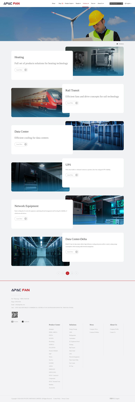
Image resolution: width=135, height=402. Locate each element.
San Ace (51, 360)
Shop (60, 3)
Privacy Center (65, 398)
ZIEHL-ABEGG (53, 332)
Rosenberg (51, 341)
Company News (94, 329)
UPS (70, 354)
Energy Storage (73, 329)
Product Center (68, 3)
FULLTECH (52, 347)
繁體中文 (112, 398)
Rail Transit (72, 347)
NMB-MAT (52, 369)
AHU (70, 332)
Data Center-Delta (73, 360)
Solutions (85, 3)
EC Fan (71, 366)
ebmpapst (51, 329)
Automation (72, 338)
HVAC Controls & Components (53, 377)
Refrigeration (72, 335)
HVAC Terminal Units (54, 381)
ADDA (51, 366)
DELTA (51, 335)
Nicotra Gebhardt (53, 351)
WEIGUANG (52, 372)
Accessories (52, 388)
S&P (50, 354)
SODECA (51, 344)
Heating (71, 344)
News (92, 3)
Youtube (16, 321)
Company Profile (114, 329)
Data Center (72, 351)
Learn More (19, 70)
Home (53, 3)
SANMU (51, 363)
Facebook (26, 321)
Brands (77, 3)
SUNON (51, 338)
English (128, 3)
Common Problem (94, 332)
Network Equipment (74, 357)
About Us (100, 3)
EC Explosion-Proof (74, 341)
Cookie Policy (56, 398)
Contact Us (113, 332)
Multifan (51, 384)
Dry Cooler (72, 363)
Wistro (50, 357)
